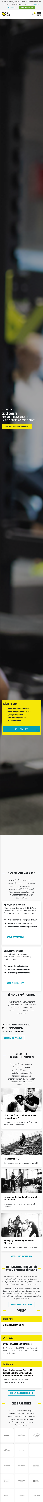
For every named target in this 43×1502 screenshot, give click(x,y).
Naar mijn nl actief (15, 983)
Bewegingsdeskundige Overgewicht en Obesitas (21, 1198)
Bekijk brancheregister (21, 1304)
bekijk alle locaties (13, 1038)
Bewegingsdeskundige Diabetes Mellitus (19, 1241)
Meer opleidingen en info (21, 1256)
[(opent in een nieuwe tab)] (21, 1465)
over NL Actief (21, 729)
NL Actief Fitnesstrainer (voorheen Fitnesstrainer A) (20, 1116)
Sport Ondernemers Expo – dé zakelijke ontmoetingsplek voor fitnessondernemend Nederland (18, 1373)
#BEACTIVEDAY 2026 (13, 1325)
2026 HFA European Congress (17, 1344)
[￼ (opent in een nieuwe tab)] (6, 1435)
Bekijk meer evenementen (21, 1393)
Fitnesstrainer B (11, 1159)
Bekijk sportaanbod (16, 937)
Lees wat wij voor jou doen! (17, 426)
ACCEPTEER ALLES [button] (26, 7)
